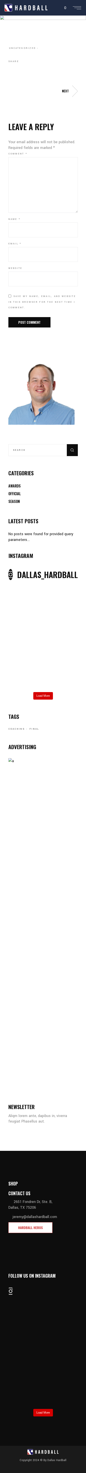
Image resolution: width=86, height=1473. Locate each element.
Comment (18, 153)
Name (14, 219)
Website (15, 268)
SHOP (13, 1183)
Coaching (16, 729)
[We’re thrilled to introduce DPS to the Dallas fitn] (43, 627)
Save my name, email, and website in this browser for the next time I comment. (42, 302)
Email (15, 243)
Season (14, 501)
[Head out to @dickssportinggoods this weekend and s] (43, 674)
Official (14, 493)
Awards (14, 486)
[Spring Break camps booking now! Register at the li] (43, 588)
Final (34, 729)
